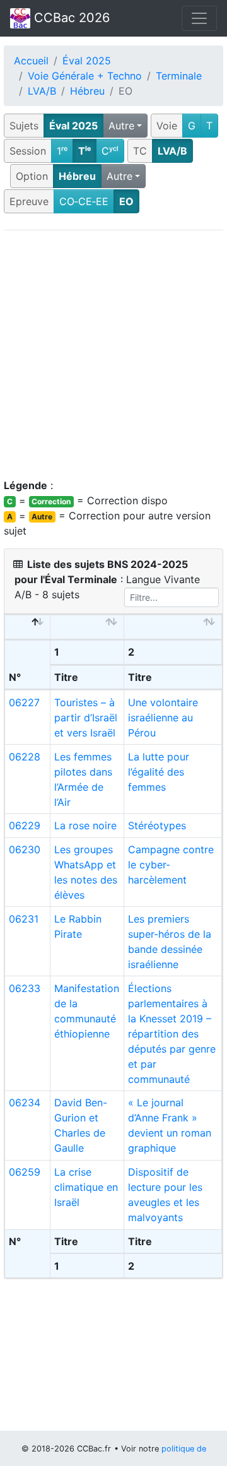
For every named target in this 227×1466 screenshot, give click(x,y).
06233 (24, 988)
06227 (24, 702)
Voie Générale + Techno (85, 75)
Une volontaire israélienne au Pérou (163, 717)
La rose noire (85, 825)
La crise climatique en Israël (86, 1187)
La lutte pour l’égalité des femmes (158, 771)
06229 (24, 825)
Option (32, 176)
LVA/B (42, 91)
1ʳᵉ (62, 151)
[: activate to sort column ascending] (87, 627)
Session (27, 151)
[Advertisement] (113, 354)
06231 (23, 919)
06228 (24, 756)
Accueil (31, 60)
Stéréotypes (157, 825)
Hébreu (87, 91)
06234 (24, 1102)
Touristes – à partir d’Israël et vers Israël (85, 717)
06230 (24, 849)
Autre (121, 125)
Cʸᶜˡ (110, 151)
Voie (166, 125)
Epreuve (29, 201)
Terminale (179, 75)
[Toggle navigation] (199, 18)
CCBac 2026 (70, 17)
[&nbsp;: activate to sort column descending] (27, 627)
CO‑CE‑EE (83, 201)
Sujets (23, 125)
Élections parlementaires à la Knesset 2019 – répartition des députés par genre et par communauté (172, 1033)
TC (140, 151)
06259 (24, 1172)
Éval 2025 (86, 60)
